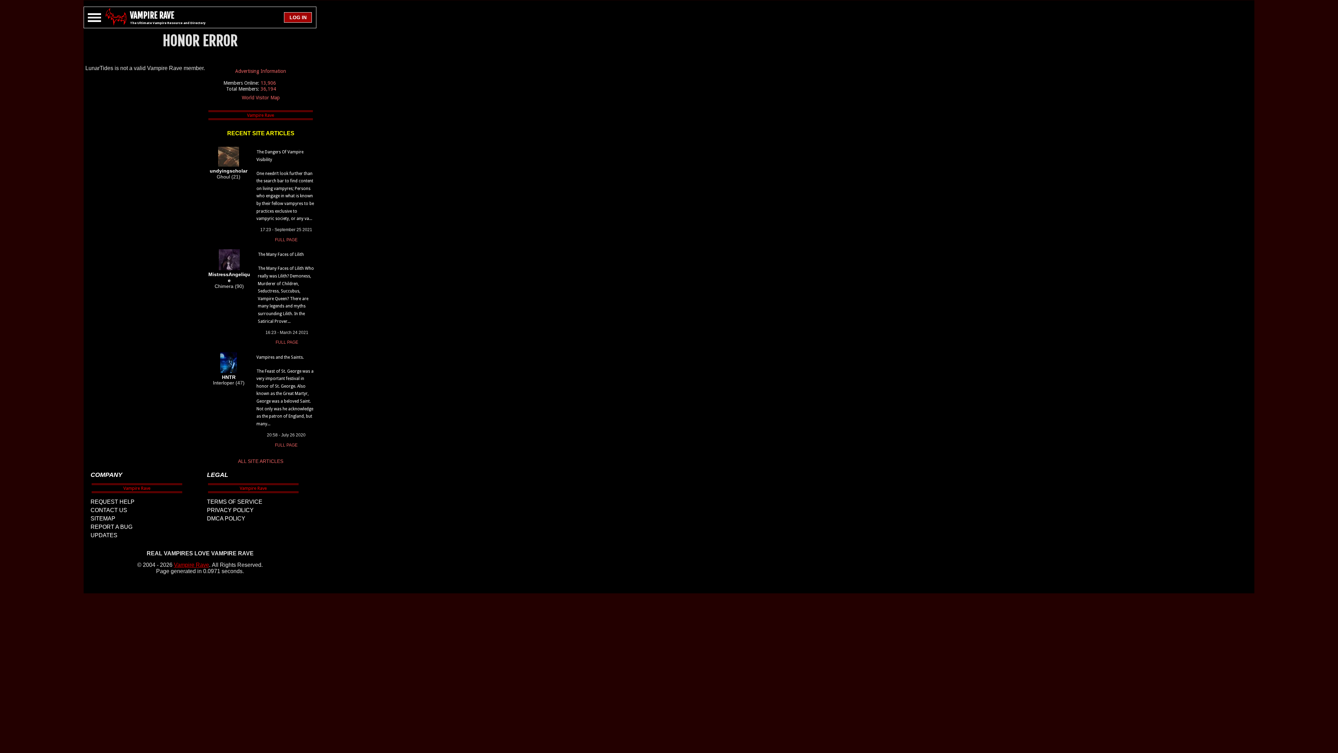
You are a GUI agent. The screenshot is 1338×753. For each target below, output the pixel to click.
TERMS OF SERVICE (234, 502)
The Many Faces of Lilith (281, 254)
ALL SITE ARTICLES (260, 461)
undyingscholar (228, 171)
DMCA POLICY (226, 519)
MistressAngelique (229, 277)
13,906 (268, 83)
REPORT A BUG (111, 527)
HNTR (229, 377)
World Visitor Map (261, 97)
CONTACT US (109, 510)
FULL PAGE (286, 239)
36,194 (268, 89)
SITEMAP (103, 519)
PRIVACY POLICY (230, 510)
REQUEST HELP (112, 502)
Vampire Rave (191, 565)
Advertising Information (260, 71)
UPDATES (104, 535)
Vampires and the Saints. (280, 357)
